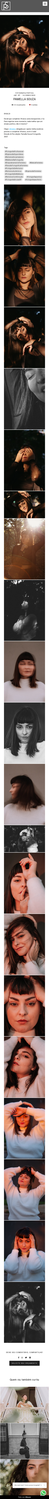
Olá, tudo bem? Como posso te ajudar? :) (27, 1485)
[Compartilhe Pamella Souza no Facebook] (18, 1358)
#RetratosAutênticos (13, 171)
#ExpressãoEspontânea (14, 154)
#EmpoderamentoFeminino (15, 163)
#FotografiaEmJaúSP (13, 180)
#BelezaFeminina (36, 163)
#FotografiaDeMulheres (14, 174)
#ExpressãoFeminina (33, 171)
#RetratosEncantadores (14, 157)
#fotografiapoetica (34, 177)
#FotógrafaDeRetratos (14, 168)
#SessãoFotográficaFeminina (16, 166)
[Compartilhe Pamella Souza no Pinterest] (30, 1358)
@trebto (12, 129)
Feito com (24, 1497)
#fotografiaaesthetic (33, 180)
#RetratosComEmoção (14, 177)
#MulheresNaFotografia (14, 160)
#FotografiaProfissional (14, 151)
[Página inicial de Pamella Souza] (6, 6)
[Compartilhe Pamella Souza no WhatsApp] (22, 1358)
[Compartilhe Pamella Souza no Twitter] (26, 1358)
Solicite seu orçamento (24, 1363)
